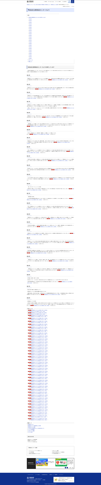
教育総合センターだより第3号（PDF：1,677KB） (40, 315)
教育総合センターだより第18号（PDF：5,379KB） (54, 117)
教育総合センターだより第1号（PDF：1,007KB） (40, 310)
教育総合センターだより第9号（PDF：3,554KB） (40, 333)
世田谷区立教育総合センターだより (34, 453)
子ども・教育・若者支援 (37, 4)
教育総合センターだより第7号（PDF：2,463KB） (40, 327)
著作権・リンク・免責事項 (53, 474)
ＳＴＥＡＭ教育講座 (31, 429)
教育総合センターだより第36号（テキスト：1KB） (39, 413)
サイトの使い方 (38, 474)
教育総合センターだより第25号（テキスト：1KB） (39, 381)
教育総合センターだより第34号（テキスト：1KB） (39, 408)
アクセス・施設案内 (58, 1)
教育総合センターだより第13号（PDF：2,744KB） (40, 344)
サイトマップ (61, 474)
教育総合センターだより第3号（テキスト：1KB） (39, 316)
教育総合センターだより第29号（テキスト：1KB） (39, 393)
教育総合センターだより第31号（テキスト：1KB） (39, 399)
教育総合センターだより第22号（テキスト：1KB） (39, 372)
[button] (45, 1)
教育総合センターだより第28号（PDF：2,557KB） (40, 389)
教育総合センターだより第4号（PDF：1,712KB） (40, 318)
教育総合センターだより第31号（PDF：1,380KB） (40, 397)
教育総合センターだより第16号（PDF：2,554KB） (40, 353)
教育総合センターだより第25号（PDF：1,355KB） (61, 178)
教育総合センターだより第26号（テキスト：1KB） (39, 384)
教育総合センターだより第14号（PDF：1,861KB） (60, 79)
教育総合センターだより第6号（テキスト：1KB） (39, 325)
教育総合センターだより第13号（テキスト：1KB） (39, 346)
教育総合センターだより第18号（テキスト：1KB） (39, 360)
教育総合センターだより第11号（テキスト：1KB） (39, 340)
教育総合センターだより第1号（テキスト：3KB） (37, 311)
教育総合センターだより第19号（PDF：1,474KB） (39, 126)
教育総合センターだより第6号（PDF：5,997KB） (40, 324)
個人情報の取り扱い (45, 474)
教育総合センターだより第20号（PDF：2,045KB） (41, 134)
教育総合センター (47, 4)
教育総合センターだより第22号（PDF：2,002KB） (40, 371)
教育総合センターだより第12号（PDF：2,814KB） (40, 341)
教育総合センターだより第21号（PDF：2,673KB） (40, 368)
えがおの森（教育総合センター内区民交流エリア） (36, 428)
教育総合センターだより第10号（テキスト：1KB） (39, 337)
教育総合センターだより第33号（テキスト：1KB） (39, 405)
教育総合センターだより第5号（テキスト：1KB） (39, 322)
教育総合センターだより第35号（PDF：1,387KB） (40, 409)
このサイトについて (30, 474)
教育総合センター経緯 (31, 426)
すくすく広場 (30, 432)
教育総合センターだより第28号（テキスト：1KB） (39, 390)
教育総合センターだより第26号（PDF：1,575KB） (40, 383)
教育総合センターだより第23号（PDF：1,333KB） (60, 160)
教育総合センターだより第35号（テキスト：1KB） (39, 410)
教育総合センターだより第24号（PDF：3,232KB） (63, 169)
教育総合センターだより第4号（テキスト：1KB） (39, 319)
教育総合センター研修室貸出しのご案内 (34, 425)
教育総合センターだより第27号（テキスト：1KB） (39, 387)
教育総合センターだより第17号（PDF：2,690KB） (40, 356)
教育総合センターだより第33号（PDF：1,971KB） (39, 252)
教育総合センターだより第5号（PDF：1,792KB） (40, 321)
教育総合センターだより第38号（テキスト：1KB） (39, 419)
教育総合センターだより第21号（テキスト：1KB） (39, 369)
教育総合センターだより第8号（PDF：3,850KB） (40, 330)
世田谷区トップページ (30, 4)
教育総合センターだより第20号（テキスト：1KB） (39, 366)
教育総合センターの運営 (54, 4)
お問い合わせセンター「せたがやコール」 (66, 477)
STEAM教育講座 (31, 452)
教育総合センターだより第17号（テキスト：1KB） (39, 357)
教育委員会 (43, 4)
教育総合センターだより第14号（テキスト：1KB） (39, 348)
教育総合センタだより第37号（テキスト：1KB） (38, 416)
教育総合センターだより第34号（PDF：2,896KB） (60, 260)
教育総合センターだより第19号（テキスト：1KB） (39, 363)
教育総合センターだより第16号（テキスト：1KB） (39, 354)
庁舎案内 (44, 479)
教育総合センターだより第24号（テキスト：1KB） (39, 378)
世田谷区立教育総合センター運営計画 (58, 452)
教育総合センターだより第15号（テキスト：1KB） (39, 351)
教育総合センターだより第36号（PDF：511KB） (39, 412)
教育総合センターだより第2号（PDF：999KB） (39, 312)
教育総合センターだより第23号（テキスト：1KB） (39, 375)
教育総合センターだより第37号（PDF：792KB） (52, 294)
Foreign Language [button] (51, 1)
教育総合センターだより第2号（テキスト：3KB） (37, 314)
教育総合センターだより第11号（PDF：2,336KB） (40, 338)
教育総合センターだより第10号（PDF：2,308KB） (40, 335)
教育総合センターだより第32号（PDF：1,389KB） (40, 400)
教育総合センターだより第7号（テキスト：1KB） (39, 328)
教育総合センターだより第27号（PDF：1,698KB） (40, 386)
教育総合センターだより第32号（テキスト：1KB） (39, 402)
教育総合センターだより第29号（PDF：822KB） (58, 218)
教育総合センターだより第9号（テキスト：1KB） (39, 334)
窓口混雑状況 (64, 1)
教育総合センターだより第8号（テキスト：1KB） (39, 331)
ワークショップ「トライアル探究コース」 (35, 450)
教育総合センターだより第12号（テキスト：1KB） (39, 343)
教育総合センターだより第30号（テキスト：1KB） (39, 396)
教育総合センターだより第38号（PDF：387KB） (42, 305)
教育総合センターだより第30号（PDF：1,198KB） (49, 226)
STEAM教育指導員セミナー (56, 453)
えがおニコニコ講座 (31, 430)
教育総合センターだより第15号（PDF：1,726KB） (47, 88)
